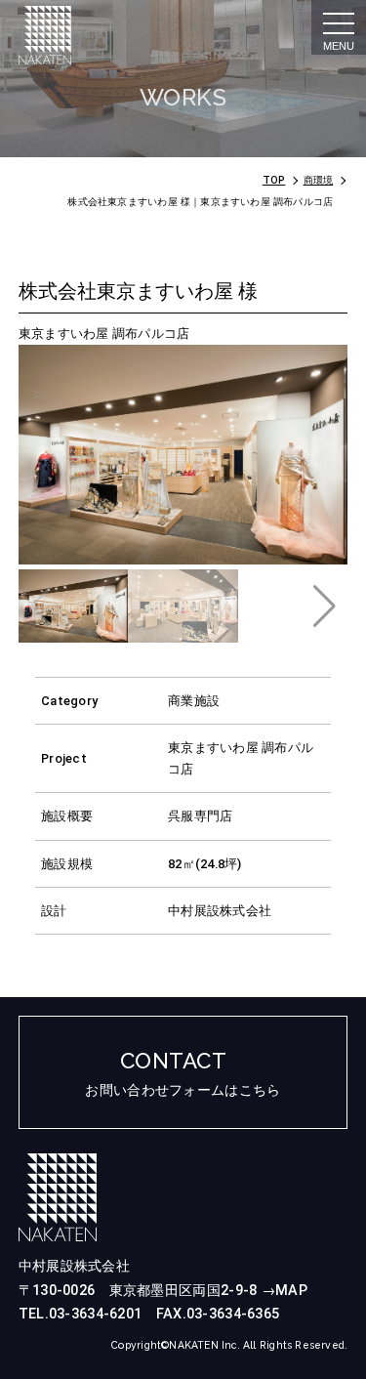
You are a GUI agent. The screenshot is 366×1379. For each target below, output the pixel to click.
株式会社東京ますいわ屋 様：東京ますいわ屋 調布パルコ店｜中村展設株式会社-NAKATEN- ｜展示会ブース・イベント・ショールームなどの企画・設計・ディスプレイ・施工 (81, 35)
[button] (324, 606)
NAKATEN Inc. (206, 1345)
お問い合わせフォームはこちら (182, 1090)
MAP (291, 1290)
